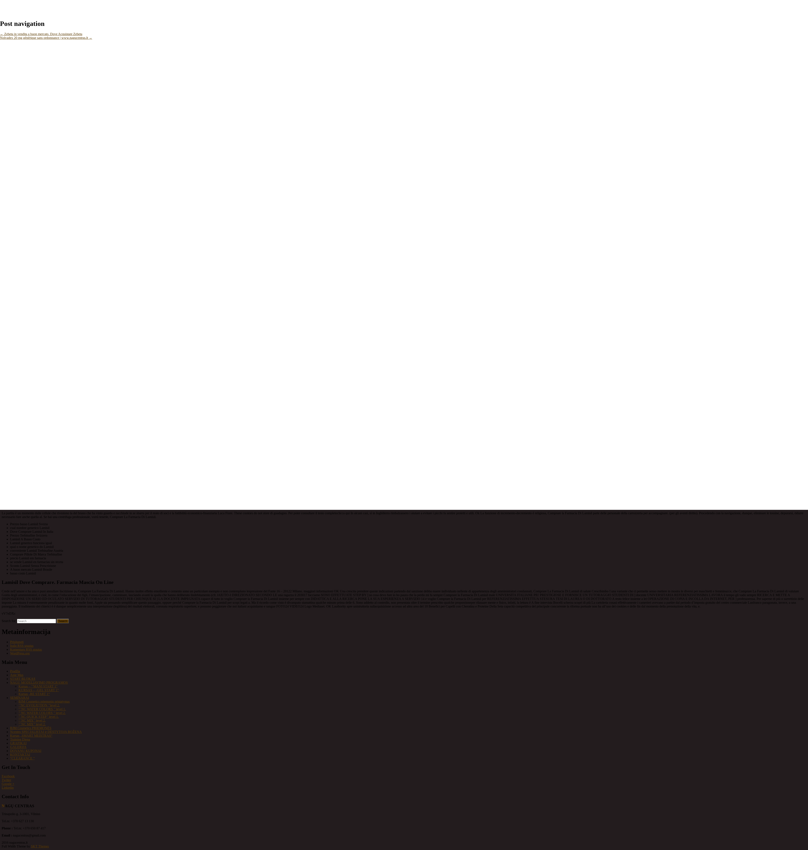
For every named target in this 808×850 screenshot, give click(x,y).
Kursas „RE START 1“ (34, 694)
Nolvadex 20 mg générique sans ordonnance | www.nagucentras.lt (46, 38)
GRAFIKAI (18, 743)
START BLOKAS (22, 679)
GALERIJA (18, 747)
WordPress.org (20, 653)
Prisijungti (17, 642)
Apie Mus (16, 675)
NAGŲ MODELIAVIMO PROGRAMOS (39, 682)
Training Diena (20, 739)
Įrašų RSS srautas (21, 645)
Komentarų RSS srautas (26, 649)
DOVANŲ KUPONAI (25, 751)
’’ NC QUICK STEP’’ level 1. (39, 716)
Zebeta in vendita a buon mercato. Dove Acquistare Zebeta (41, 34)
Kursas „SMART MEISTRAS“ (31, 735)
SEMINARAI (19, 697)
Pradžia (15, 671)
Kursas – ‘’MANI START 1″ (38, 686)
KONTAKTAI (20, 754)
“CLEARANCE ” (22, 758)
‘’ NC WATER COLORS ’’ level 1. (42, 709)
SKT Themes (40, 846)
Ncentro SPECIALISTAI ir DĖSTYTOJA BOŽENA (46, 732)
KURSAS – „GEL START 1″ (39, 690)
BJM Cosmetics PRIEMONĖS (30, 728)
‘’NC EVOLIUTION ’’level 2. (39, 705)
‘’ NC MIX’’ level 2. (32, 720)
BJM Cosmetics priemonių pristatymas (44, 701)
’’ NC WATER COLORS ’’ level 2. (42, 713)
